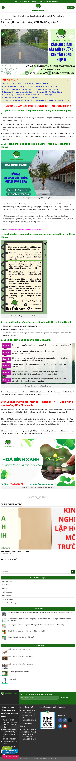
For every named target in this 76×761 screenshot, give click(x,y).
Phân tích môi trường (9, 603)
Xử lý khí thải (6, 585)
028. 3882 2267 (11, 739)
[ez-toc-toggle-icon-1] (67, 80)
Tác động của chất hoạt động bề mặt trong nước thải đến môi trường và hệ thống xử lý (36, 625)
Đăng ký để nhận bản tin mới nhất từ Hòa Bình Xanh (36, 694)
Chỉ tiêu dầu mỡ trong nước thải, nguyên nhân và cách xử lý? (27, 631)
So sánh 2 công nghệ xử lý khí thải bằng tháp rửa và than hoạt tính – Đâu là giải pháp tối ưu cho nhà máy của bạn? (39, 619)
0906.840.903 (31, 720)
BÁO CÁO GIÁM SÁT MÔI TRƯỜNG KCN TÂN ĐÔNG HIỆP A (25, 84)
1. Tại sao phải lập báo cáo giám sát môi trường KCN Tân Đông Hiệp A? (29, 87)
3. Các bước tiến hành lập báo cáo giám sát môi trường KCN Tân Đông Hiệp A (32, 92)
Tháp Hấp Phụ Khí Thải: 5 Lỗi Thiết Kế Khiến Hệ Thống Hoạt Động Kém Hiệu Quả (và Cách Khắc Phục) (40, 613)
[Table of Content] (68, 80)
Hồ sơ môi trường (23, 16)
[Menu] (3, 7)
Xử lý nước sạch (7, 592)
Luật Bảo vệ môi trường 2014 (63, 209)
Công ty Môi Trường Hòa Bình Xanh (45, 758)
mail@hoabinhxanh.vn (9, 746)
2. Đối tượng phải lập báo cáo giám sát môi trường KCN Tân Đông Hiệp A (30, 89)
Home (14, 16)
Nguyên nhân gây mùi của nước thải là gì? (21, 637)
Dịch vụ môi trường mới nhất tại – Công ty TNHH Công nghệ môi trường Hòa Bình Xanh (35, 100)
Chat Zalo (7, 748)
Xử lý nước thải (7, 581)
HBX (20, 26)
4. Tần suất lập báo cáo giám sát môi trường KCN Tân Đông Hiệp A (27, 95)
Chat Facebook (9, 752)
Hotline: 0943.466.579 (11, 757)
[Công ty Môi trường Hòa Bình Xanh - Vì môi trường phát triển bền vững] (38, 7)
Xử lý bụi (5, 588)
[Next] (72, 533)
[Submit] (73, 572)
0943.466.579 (12, 741)
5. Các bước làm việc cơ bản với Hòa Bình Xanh (20, 98)
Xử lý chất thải (6, 596)
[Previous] (3, 533)
